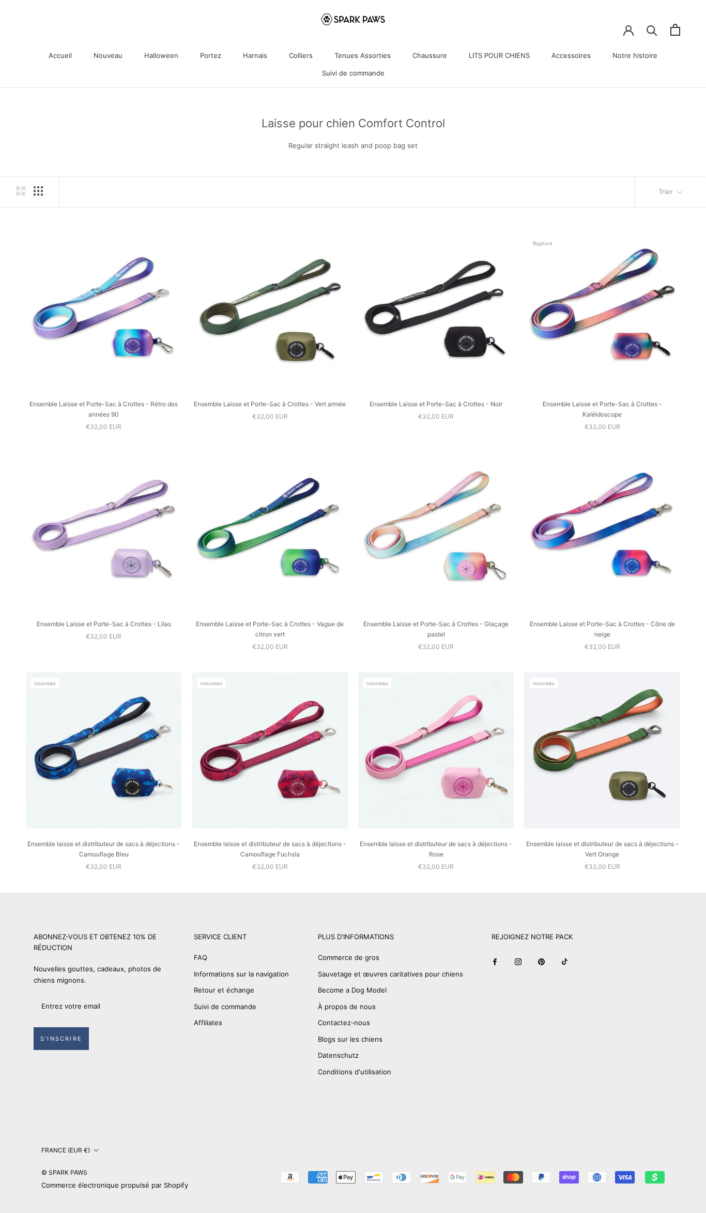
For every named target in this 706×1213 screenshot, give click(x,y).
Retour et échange (224, 990)
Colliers (301, 55)
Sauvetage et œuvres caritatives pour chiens (390, 974)
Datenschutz (338, 1055)
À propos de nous (347, 1006)
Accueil (60, 55)
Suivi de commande (353, 73)
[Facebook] (495, 961)
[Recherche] (652, 29)
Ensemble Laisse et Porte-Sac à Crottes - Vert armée (270, 404)
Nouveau (108, 55)
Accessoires (571, 55)
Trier (666, 191)
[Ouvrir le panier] (675, 30)
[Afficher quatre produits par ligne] (38, 191)
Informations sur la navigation (241, 974)
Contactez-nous (344, 1022)
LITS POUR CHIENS (499, 55)
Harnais (255, 55)
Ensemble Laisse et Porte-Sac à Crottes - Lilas (104, 624)
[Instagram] (518, 961)
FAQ (200, 957)
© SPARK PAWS (64, 1172)
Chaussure (429, 55)
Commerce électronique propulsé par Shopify (114, 1185)
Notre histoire (634, 55)
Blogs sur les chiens (350, 1039)
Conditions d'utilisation (354, 1072)
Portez (210, 55)
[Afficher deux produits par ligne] (20, 191)
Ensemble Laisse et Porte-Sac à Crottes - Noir (436, 404)
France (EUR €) (65, 1150)
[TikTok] (564, 961)
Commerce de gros (348, 957)
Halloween (161, 55)
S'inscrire (61, 1038)
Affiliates (208, 1022)
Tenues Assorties (362, 55)
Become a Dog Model (352, 990)
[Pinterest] (541, 961)
